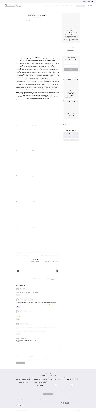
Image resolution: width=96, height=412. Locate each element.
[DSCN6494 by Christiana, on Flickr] (37, 37)
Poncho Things (23, 261)
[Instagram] (84, 1)
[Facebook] (87, 1)
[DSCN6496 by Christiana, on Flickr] (37, 238)
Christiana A (24, 311)
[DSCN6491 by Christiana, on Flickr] (37, 111)
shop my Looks (80, 5)
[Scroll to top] (93, 410)
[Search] (78, 124)
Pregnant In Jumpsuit (37, 278)
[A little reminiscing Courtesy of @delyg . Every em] (72, 385)
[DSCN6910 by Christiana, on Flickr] (37, 162)
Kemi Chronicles (25, 299)
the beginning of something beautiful (71, 115)
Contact (18, 404)
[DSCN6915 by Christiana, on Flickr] (37, 136)
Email (32, 356)
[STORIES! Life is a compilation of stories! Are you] (56, 385)
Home (47, 5)
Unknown (23, 288)
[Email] (91, 1)
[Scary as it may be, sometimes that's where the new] (40, 385)
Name (17, 356)
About (67, 5)
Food (71, 90)
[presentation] (37, 269)
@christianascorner (48, 375)
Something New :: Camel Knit (49, 255)
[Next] (57, 271)
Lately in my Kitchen (23, 255)
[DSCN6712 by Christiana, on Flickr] (37, 213)
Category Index (20, 405)
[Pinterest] (89, 1)
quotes (62, 5)
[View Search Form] (92, 1)
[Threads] (85, 1)
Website (48, 356)
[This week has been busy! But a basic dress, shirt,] (24, 385)
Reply (18, 294)
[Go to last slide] (18, 271)
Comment (18, 341)
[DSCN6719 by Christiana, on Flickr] (37, 187)
